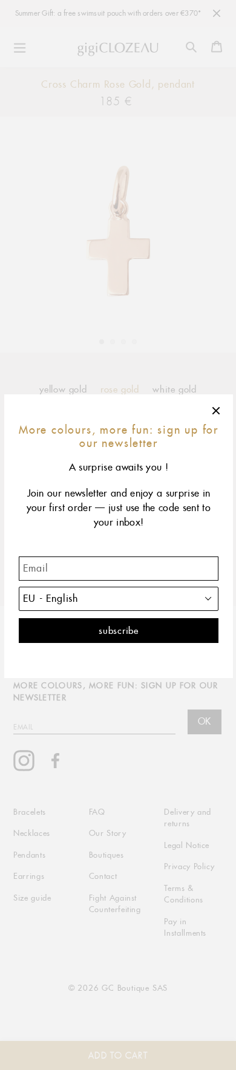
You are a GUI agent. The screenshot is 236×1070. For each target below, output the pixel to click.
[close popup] (216, 410)
